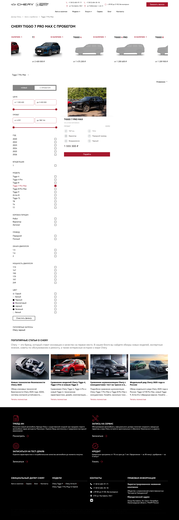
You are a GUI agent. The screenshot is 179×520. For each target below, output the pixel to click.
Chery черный (19, 330)
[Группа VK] (91, 500)
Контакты (44, 484)
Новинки (160, 82)
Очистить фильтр (24, 318)
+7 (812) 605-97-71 (100, 484)
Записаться (97, 436)
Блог (36, 484)
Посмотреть (19, 436)
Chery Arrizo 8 (71, 484)
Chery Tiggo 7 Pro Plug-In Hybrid (65, 487)
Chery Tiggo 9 (57, 484)
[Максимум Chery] (22, 4)
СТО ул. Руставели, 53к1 (102, 496)
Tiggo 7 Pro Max (19, 75)
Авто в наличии (17, 484)
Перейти (87, 154)
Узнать (95, 461)
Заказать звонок (157, 4)
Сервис (29, 484)
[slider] (13, 109)
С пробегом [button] (45, 88)
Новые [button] (24, 88)
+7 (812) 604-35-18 (100, 488)
